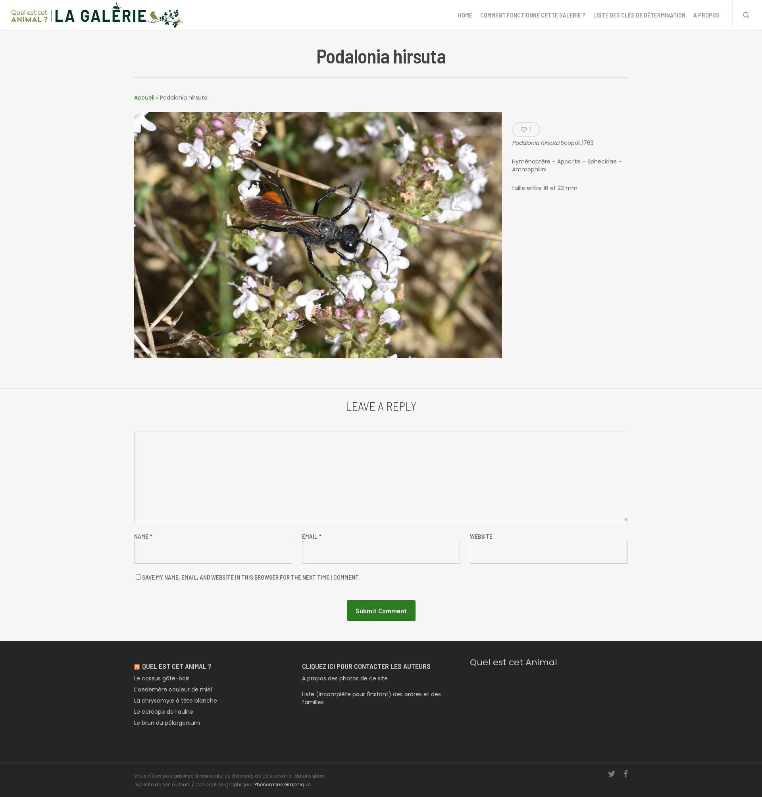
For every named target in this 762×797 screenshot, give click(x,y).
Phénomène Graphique (282, 784)
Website (481, 536)
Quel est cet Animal (513, 662)
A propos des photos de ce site (345, 678)
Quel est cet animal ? (177, 666)
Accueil (144, 98)
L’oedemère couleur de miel (173, 689)
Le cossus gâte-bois (162, 678)
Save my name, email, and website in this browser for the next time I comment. (251, 577)
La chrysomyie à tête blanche (175, 701)
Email (311, 536)
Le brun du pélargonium (167, 723)
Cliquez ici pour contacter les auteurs (366, 666)
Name (143, 536)
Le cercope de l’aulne (163, 712)
